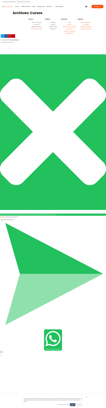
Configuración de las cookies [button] (63, 404)
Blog (34, 6)
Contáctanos (59, 6)
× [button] (86, 396)
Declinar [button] (79, 404)
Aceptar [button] (72, 404)
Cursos (17, 6)
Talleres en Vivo (25, 6)
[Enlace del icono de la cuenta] (86, 6)
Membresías (40, 6)
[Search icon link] (89, 6)
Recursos (49, 6)
